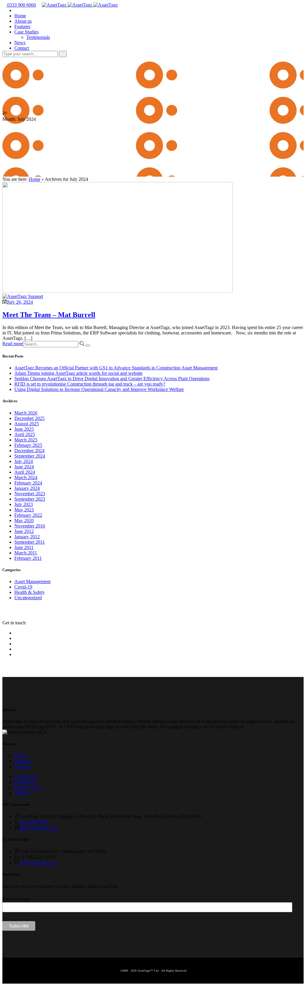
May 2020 (24, 520)
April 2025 (24, 434)
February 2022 (28, 515)
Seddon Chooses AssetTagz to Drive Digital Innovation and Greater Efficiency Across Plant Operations (111, 378)
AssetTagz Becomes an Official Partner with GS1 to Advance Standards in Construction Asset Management (116, 367)
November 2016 (29, 525)
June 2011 (23, 547)
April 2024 (24, 472)
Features (22, 26)
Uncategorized (28, 597)
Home (20, 15)
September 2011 (29, 542)
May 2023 (24, 509)
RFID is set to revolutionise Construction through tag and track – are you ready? (89, 383)
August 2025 (26, 423)
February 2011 (28, 558)
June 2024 (24, 466)
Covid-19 (23, 586)
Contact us (24, 782)
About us (23, 21)
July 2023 (23, 504)
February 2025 (28, 445)
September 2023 (29, 499)
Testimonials (38, 37)
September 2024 (29, 455)
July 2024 (23, 461)
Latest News (26, 776)
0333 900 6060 (21, 4)
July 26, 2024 (20, 302)
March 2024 (25, 477)
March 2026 (25, 412)
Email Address (15, 899)
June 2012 (24, 531)
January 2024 (27, 488)
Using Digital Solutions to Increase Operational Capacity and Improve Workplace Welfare (99, 389)
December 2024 (29, 450)
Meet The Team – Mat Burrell (48, 315)
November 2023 (29, 493)
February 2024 (28, 482)
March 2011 (25, 552)
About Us (23, 761)
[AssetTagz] (80, 4)
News (19, 42)
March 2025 (25, 439)
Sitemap (22, 792)
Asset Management (32, 581)
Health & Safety (29, 592)
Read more (12, 343)
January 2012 (27, 536)
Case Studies (26, 31)
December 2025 (29, 418)
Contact (21, 48)
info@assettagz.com (38, 827)
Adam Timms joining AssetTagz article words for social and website (78, 373)
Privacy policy (28, 787)
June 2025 (24, 429)
